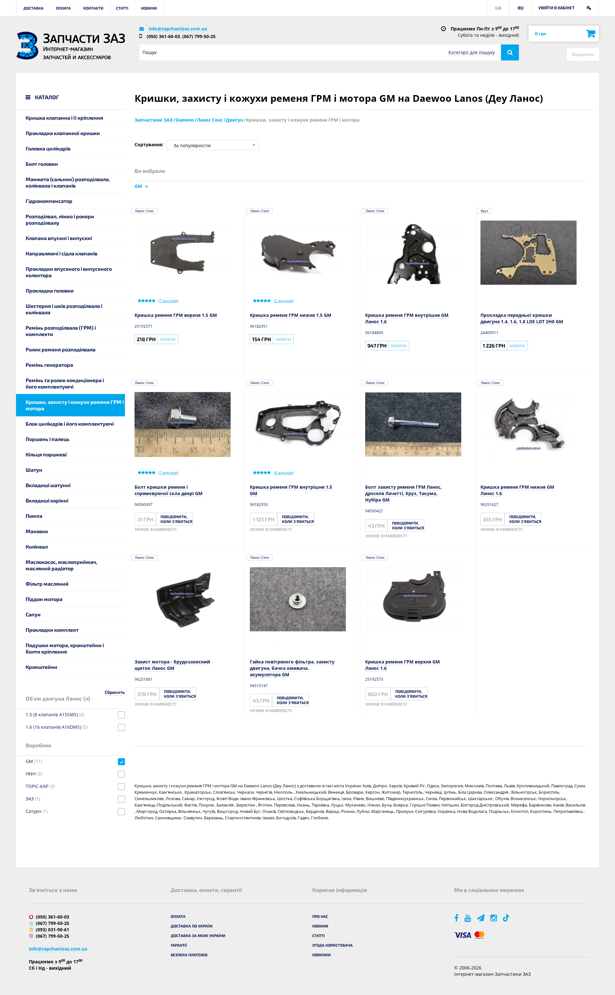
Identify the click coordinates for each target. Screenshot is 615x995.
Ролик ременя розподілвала (60, 349)
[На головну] (27, 45)
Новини (149, 8)
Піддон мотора (44, 599)
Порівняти (583, 54)
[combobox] (213, 145)
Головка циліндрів (48, 148)
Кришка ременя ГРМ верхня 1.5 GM (176, 315)
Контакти (93, 8)
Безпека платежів (189, 954)
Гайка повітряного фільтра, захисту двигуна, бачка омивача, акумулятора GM (292, 668)
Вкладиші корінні (47, 500)
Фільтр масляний (47, 584)
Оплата (63, 8)
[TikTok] (507, 917)
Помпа (34, 516)
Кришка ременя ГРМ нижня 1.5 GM (290, 315)
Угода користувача (332, 945)
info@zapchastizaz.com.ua (178, 29)
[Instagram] (494, 917)
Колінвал (37, 546)
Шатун (34, 470)
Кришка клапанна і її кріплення (64, 118)
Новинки (321, 954)
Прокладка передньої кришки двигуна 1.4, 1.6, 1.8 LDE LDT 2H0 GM (521, 318)
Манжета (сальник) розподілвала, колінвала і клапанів (68, 182)
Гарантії (179, 945)
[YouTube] (468, 917)
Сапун (33, 614)
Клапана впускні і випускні (59, 238)
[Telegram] (481, 917)
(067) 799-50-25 (199, 36)
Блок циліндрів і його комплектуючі (70, 424)
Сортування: (149, 144)
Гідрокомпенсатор (49, 201)
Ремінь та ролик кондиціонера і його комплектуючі (65, 383)
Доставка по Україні (192, 926)
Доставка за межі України (198, 935)
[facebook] (457, 917)
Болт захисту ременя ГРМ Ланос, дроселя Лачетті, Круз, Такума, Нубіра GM (403, 493)
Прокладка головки (50, 290)
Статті (122, 8)
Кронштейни (41, 667)
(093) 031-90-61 (52, 930)
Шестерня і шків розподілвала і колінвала (64, 309)
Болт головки (42, 164)
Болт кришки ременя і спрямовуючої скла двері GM (168, 490)
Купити (168, 339)
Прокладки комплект (52, 630)
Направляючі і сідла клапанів (61, 253)
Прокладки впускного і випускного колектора (69, 272)
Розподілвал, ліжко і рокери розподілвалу (60, 219)
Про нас (320, 916)
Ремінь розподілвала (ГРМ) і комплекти (61, 331)
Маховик (37, 531)
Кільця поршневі (46, 454)
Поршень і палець (48, 439)
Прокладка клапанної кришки (63, 133)
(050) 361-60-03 (163, 36)
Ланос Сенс (144, 211)
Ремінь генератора (49, 365)
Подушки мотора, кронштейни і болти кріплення (65, 648)
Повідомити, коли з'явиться (176, 519)
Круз (484, 211)
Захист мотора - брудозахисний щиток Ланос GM (172, 665)
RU (521, 8)
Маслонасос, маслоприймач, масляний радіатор (61, 565)
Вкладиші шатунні (48, 485)
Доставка (33, 8)
